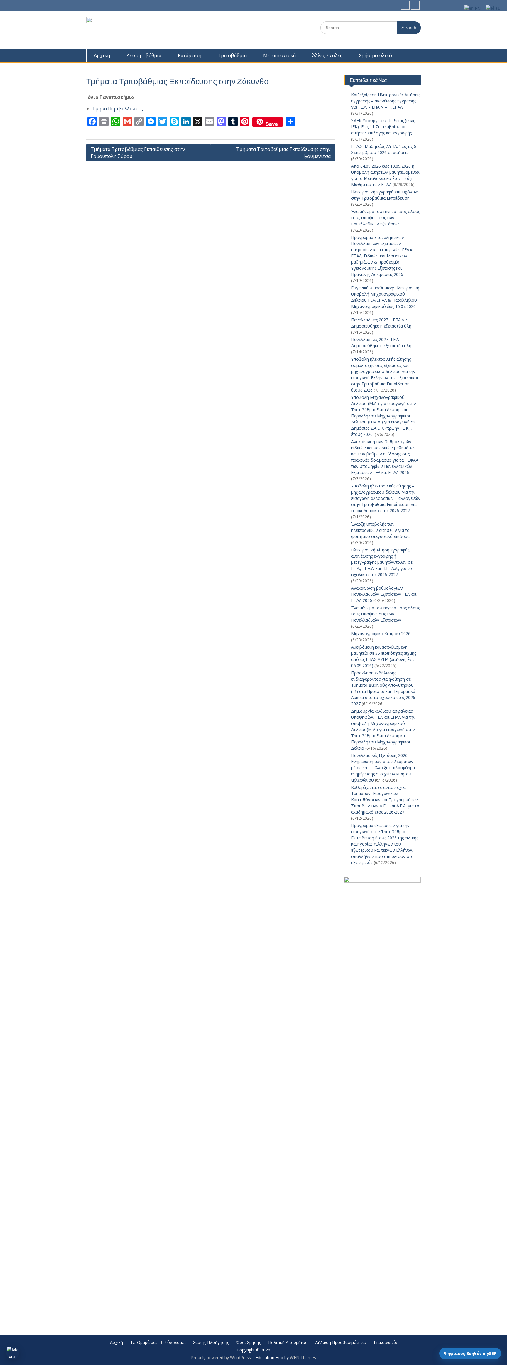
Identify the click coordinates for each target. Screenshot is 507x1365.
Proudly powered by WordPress (221, 1357)
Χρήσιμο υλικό (375, 55)
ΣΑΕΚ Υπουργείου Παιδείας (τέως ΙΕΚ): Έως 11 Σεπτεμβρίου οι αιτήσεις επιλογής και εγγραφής (383, 127)
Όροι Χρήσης (248, 1342)
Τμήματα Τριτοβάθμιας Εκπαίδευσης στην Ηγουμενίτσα (283, 152)
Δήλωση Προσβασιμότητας (340, 1342)
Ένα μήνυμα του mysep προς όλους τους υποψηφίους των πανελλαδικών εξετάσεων (385, 218)
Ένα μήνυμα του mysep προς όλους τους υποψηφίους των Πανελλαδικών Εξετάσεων (385, 614)
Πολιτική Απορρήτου (288, 1342)
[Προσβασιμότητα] (12, 1352)
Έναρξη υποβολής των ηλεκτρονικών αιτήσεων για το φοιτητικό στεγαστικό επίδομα (381, 530)
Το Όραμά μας (143, 1342)
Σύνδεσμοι (175, 1342)
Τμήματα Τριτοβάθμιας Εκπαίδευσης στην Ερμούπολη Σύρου (138, 152)
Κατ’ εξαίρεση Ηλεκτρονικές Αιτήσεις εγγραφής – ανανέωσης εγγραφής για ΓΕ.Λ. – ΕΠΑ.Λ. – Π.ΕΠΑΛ (385, 101)
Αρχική (102, 55)
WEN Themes (303, 1357)
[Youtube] (415, 5)
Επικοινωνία (385, 1342)
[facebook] (405, 5)
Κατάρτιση (189, 55)
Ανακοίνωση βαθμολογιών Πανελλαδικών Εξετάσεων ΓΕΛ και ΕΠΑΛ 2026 (383, 594)
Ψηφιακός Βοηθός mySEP (470, 1353)
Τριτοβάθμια (232, 55)
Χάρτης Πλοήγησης (211, 1342)
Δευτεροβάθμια (143, 55)
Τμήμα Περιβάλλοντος (117, 108)
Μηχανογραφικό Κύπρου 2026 (380, 633)
